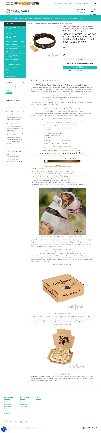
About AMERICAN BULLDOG (14, 161)
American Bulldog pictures (13, 137)
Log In (87, 3)
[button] (95, 3)
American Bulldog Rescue (13, 119)
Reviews (57, 80)
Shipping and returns (46, 80)
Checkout (79, 3)
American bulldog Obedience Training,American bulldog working (14, 141)
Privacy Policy (7, 404)
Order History (23, 401)
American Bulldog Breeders (14, 117)
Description (33, 80)
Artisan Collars (32, 23)
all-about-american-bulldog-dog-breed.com (25, 428)
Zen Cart (8, 430)
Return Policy (7, 406)
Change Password (24, 404)
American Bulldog (11, 114)
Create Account (24, 406)
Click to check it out (79, 67)
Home (29, 23)
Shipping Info (7, 401)
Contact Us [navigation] (59, 3)
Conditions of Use (8, 408)
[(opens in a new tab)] (62, 97)
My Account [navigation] (69, 3)
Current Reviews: (67, 70)
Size (64, 47)
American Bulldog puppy (13, 159)
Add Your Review (78, 70)
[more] (9, 92)
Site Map (6, 411)
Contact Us (82, 12)
